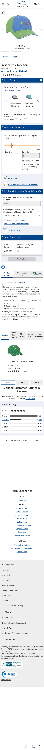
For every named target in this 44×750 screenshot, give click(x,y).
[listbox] (22, 215)
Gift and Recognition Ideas (21, 548)
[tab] (7, 274)
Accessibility (6, 575)
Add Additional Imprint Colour (16, 220)
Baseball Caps (22, 508)
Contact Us (6, 580)
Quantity (8, 152)
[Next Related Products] (40, 358)
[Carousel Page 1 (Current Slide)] (19, 46)
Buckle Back (22, 518)
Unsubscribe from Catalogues (14, 606)
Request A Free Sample (16, 282)
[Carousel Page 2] (22, 46)
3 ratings (25, 371)
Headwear (22, 500)
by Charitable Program (15, 633)
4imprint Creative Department (14, 623)
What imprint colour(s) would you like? (19, 210)
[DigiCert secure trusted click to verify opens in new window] (9, 675)
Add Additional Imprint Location (16, 224)
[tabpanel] (22, 414)
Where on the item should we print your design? (20, 198)
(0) (40, 5)
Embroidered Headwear (21, 525)
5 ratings (18, 75)
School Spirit (22, 552)
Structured (22, 532)
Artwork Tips (7, 628)
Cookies (5, 601)
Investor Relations (9, 586)
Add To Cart (21, 259)
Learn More (30, 399)
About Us (5, 570)
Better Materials (22, 515)
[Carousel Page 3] (24, 46)
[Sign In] (35, 4)
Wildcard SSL (6, 680)
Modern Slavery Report (11, 591)
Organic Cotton (22, 529)
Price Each (26, 152)
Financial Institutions (22, 545)
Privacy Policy (7, 596)
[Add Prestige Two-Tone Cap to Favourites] (3, 13)
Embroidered (22, 522)
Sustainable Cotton (22, 535)
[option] (15, 100)
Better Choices (22, 512)
